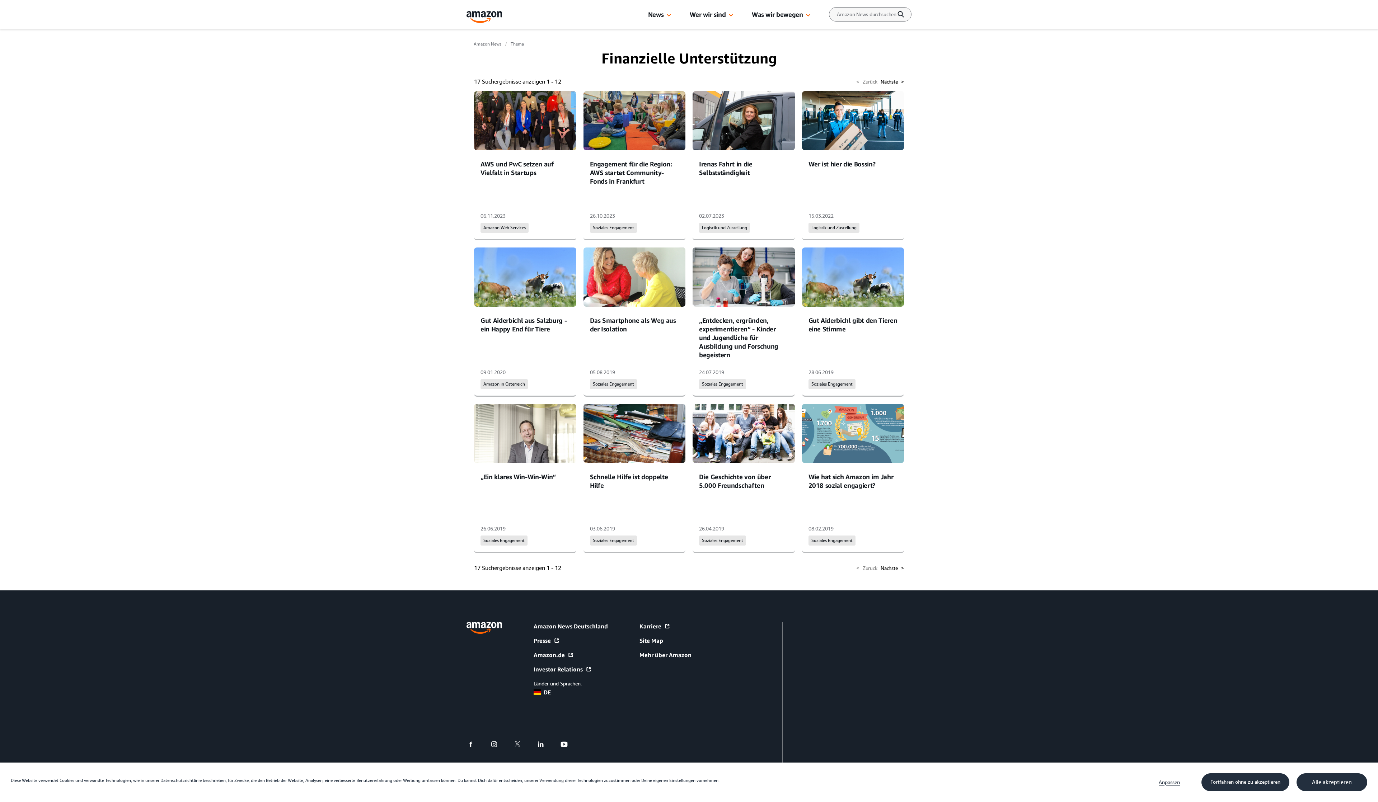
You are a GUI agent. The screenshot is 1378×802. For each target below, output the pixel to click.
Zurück (866, 82)
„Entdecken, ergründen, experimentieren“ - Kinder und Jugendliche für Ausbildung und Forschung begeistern (738, 337)
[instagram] (498, 744)
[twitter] (522, 744)
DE (547, 692)
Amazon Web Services (504, 228)
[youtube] (568, 744)
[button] (669, 15)
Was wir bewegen (777, 14)
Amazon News (487, 44)
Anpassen (1169, 782)
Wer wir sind (708, 14)
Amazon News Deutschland (571, 626)
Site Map (651, 640)
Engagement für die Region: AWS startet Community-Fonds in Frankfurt (631, 172)
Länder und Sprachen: (558, 683)
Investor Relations (558, 669)
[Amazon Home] (484, 17)
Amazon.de (549, 655)
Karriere (650, 626)
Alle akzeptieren (1332, 782)
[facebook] (475, 744)
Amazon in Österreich (504, 384)
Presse (542, 640)
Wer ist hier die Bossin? (842, 164)
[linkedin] (545, 744)
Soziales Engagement (613, 228)
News (656, 14)
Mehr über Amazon (665, 655)
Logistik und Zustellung (724, 228)
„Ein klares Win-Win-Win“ (518, 477)
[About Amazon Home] (484, 628)
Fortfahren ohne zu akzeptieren (1245, 782)
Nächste (892, 82)
